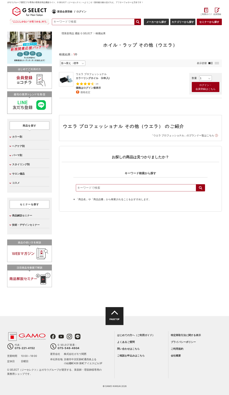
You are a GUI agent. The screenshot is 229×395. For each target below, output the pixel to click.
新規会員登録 (64, 11)
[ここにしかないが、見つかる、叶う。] (29, 22)
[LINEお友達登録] (29, 112)
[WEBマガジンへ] (29, 260)
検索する (138, 22)
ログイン (81, 11)
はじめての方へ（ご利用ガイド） (136, 335)
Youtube (61, 336)
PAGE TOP (114, 319)
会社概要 (176, 355)
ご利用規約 (177, 348)
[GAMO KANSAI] (26, 339)
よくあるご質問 (126, 341)
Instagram (69, 336)
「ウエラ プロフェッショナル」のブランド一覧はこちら (182, 135)
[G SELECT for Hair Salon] (29, 11)
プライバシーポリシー (183, 341)
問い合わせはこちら (128, 348)
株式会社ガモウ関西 (75, 353)
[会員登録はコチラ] (29, 87)
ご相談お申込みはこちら (131, 355)
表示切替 (202, 63)
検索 (200, 187)
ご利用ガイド (206, 14)
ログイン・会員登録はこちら (206, 87)
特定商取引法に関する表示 (186, 335)
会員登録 (217, 14)
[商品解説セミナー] (29, 285)
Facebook (53, 336)
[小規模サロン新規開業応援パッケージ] (29, 62)
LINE (78, 336)
